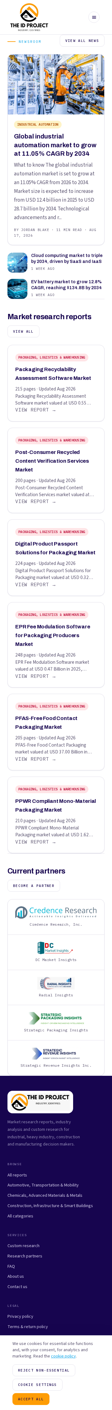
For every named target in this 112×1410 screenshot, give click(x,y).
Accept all (31, 1399)
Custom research (23, 1245)
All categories (20, 1216)
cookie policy (63, 1356)
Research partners (24, 1256)
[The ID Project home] (29, 17)
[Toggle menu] (94, 17)
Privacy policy (20, 1316)
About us (15, 1276)
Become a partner (33, 886)
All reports (17, 1175)
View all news (82, 40)
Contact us (17, 1286)
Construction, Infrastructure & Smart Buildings (50, 1205)
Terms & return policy (27, 1326)
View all (23, 331)
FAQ (11, 1266)
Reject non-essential (44, 1370)
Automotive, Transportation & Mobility (43, 1185)
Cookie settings (37, 1384)
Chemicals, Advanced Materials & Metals (44, 1195)
